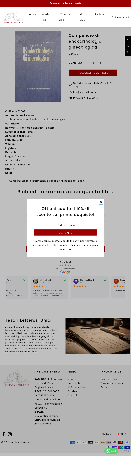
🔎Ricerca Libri (64, 17)
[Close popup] (101, 202)
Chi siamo (83, 17)
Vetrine (33, 14)
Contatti (99, 14)
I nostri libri (46, 17)
